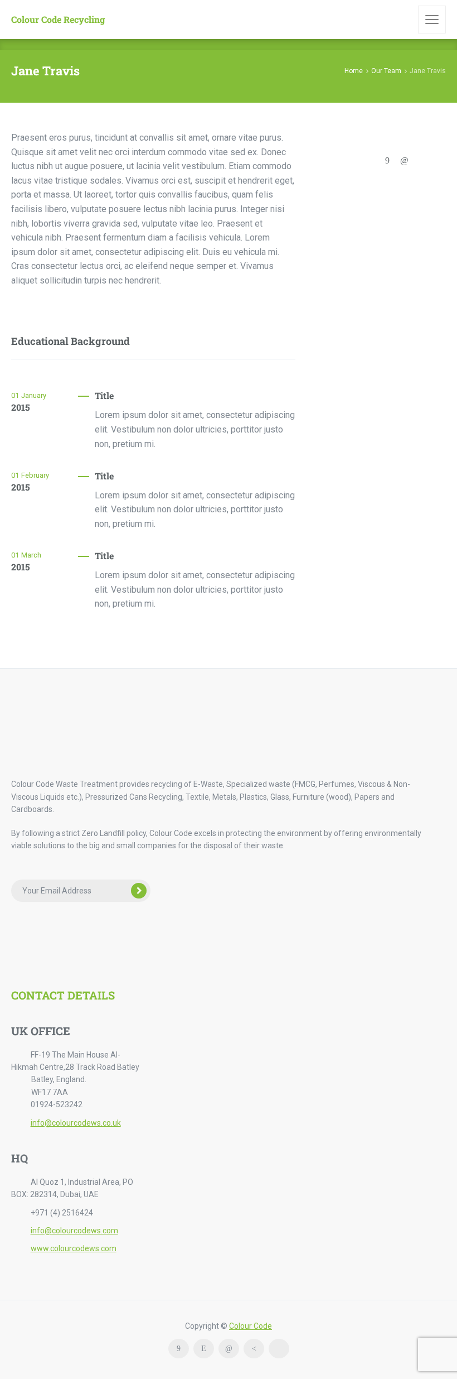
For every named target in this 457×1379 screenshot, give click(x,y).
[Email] (353, 160)
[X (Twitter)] (370, 160)
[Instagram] (203, 1348)
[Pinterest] (254, 1348)
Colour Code (250, 1326)
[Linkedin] (404, 160)
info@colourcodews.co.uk (76, 1122)
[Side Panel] (432, 19)
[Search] (401, 19)
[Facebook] (387, 160)
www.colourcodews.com (73, 1248)
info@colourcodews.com (74, 1230)
